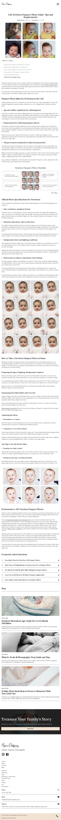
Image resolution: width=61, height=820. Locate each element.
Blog (3, 767)
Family (3, 782)
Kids (3, 774)
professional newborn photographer (17, 520)
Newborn (4, 770)
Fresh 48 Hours (6, 778)
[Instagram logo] (3, 754)
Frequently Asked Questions (11, 74)
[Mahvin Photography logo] (10, 745)
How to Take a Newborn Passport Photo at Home (17, 69)
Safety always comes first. (9, 408)
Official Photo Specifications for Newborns (15, 67)
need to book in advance (14, 529)
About (3, 763)
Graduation (5, 786)
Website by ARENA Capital (9, 818)
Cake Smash (11, 776)
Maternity (4, 772)
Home (3, 761)
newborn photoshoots (50, 85)
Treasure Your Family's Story (12, 77)
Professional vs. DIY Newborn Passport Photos (17, 72)
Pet (2, 784)
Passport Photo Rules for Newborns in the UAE (17, 64)
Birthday (4, 776)
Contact (4, 765)
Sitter (3, 780)
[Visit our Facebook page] (7, 754)
